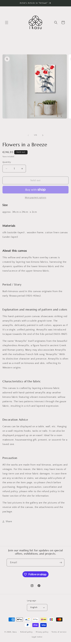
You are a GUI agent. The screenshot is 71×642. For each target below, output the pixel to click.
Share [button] (9, 521)
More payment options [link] (35, 197)
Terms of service (59, 632)
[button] (6, 22)
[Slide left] (28, 135)
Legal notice (37, 637)
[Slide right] (42, 135)
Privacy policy (42, 632)
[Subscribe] (60, 562)
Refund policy (26, 632)
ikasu (14, 632)
